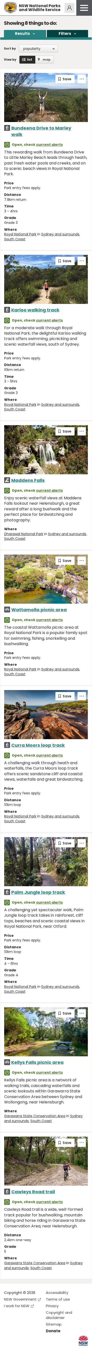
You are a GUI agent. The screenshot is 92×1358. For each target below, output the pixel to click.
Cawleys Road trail (33, 1192)
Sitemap (54, 1324)
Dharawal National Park (23, 533)
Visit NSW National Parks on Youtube (29, 1350)
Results (22, 33)
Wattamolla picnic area (39, 610)
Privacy (52, 1305)
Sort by (10, 48)
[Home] (10, 8)
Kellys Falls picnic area (37, 1062)
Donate (53, 1330)
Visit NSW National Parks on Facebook (8, 1350)
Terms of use (58, 1299)
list (29, 59)
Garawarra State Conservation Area (34, 1116)
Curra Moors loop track (38, 745)
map (47, 59)
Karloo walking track (35, 310)
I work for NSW (16, 1305)
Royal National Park (20, 234)
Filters (65, 33)
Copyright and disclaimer (59, 1315)
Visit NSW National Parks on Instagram (19, 1350)
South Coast (15, 239)
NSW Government (20, 1299)
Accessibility (57, 1292)
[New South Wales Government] (83, 1340)
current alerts (49, 144)
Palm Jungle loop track (38, 892)
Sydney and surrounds (60, 234)
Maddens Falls (28, 480)
